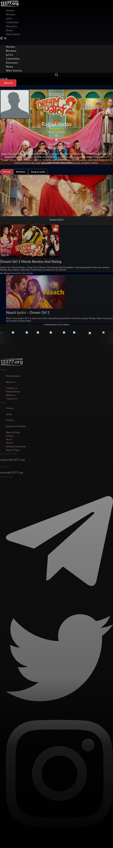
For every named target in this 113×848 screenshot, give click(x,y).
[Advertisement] (53, 6)
